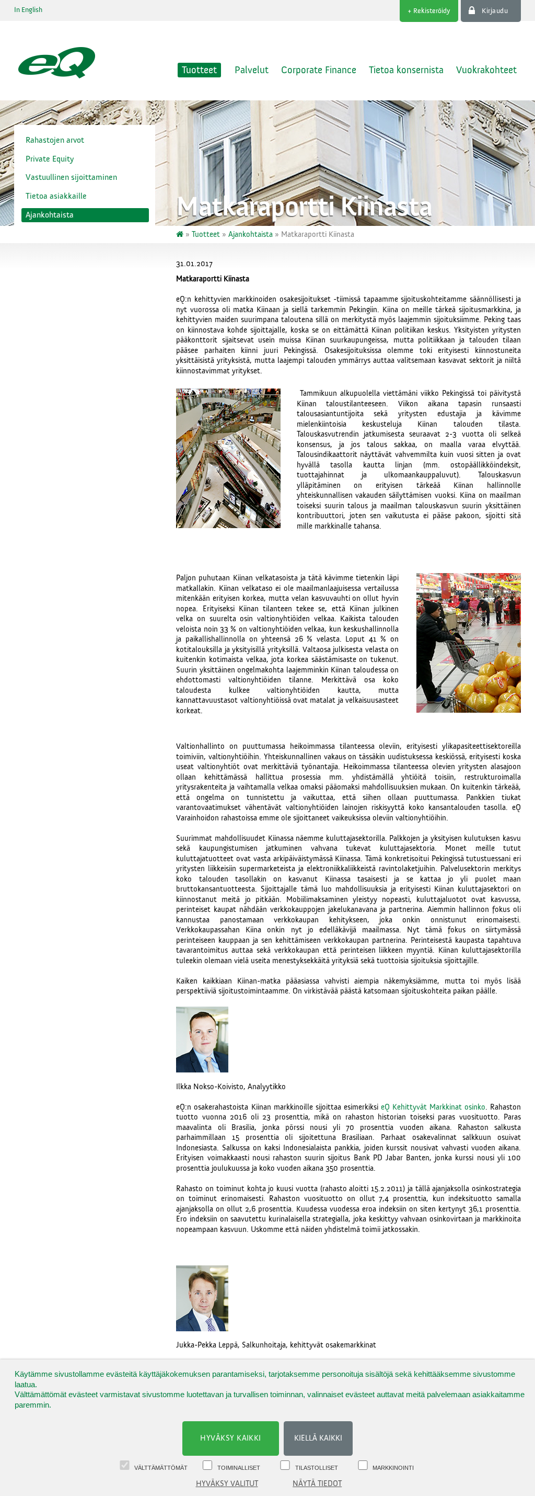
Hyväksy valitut (227, 1483)
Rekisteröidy (431, 11)
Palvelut (252, 70)
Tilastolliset (316, 1468)
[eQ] (180, 234)
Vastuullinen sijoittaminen (71, 177)
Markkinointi (393, 1468)
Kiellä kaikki (318, 1438)
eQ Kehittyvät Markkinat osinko (433, 1107)
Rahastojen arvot (55, 140)
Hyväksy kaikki (230, 1438)
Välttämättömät (161, 1468)
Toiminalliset (238, 1468)
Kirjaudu (495, 11)
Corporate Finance (318, 70)
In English (28, 10)
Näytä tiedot (317, 1483)
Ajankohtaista (50, 215)
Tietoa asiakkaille (56, 196)
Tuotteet (199, 70)
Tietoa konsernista (406, 70)
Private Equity (50, 159)
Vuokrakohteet (486, 70)
